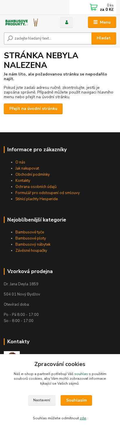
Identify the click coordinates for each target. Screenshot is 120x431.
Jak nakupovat (27, 168)
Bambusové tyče (29, 232)
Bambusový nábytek (32, 244)
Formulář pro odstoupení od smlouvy (47, 193)
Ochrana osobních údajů (36, 186)
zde (83, 418)
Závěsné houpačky (31, 250)
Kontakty (22, 180)
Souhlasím (76, 400)
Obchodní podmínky (32, 174)
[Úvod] (27, 22)
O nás (20, 162)
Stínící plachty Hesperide (36, 199)
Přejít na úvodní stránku (33, 108)
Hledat (104, 38)
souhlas (81, 374)
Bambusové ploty (30, 238)
